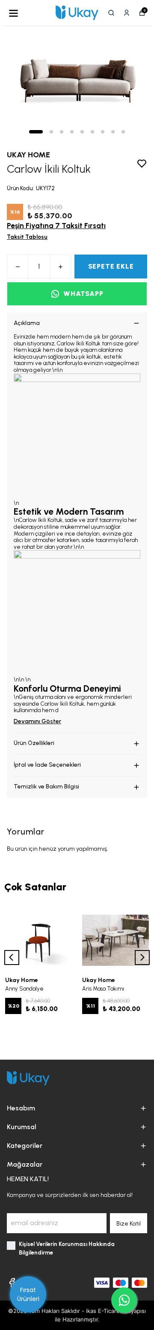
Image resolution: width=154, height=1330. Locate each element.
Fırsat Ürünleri (28, 1294)
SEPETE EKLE (111, 266)
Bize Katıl (128, 1223)
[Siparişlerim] (126, 12)
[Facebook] (12, 1283)
